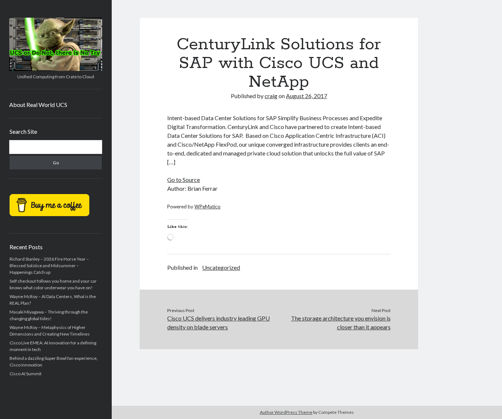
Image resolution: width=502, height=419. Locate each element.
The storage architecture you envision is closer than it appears (341, 322)
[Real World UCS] (55, 68)
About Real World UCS (38, 104)
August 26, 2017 (306, 95)
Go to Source (183, 179)
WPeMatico (207, 207)
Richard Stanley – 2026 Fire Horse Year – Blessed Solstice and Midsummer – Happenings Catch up (49, 265)
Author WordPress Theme (286, 412)
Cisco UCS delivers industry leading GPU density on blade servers (218, 322)
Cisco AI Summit (26, 373)
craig (271, 95)
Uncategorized (221, 267)
